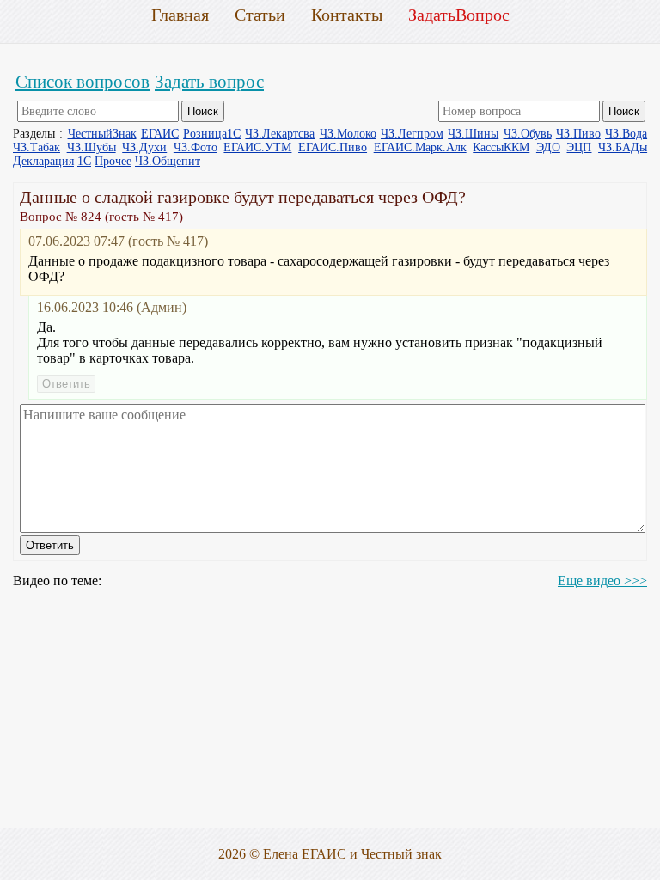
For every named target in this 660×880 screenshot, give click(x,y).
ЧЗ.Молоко (348, 133)
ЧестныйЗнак (102, 133)
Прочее (113, 161)
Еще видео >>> (602, 580)
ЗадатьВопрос (459, 14)
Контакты (346, 14)
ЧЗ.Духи (144, 147)
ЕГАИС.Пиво (332, 147)
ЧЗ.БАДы (622, 147)
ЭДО (548, 147)
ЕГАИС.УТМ (257, 147)
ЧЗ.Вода (626, 133)
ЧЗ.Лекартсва (280, 133)
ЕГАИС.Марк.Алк (420, 147)
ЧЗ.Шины (473, 133)
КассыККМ (501, 147)
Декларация (43, 161)
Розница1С (212, 133)
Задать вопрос (209, 81)
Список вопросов (82, 81)
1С (84, 161)
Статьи (260, 14)
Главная (180, 14)
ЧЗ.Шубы (91, 147)
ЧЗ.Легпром (412, 133)
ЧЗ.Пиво (578, 133)
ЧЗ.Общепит (167, 161)
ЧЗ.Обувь (528, 133)
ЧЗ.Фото (195, 147)
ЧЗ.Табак (36, 147)
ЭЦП (578, 147)
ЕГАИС (160, 133)
